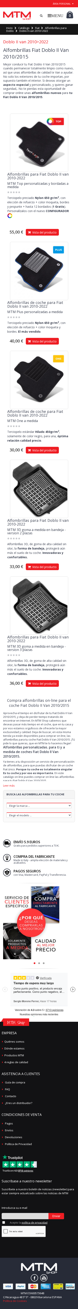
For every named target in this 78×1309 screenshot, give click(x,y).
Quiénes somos (14, 1041)
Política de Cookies (15, 1301)
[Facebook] (34, 1278)
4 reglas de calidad (16, 1062)
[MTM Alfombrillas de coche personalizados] (17, 15)
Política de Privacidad (18, 1144)
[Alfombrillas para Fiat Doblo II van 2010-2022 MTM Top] (39, 142)
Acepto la (28, 1222)
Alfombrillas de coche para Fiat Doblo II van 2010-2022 (35, 304)
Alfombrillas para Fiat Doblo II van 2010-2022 (38, 176)
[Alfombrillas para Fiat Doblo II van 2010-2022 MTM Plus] (39, 271)
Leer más (9, 785)
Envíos (9, 1130)
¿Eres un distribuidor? (18, 1103)
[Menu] (55, 15)
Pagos (9, 1123)
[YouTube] (43, 1278)
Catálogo (24, 28)
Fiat (37, 28)
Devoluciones (13, 1137)
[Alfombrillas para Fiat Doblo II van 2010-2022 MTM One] (39, 380)
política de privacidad (34, 1222)
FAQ (7, 1089)
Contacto (10, 1096)
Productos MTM (14, 1055)
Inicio (9, 28)
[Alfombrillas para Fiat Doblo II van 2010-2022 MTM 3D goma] (39, 489)
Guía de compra (15, 1082)
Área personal (62, 3)
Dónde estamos (14, 1048)
